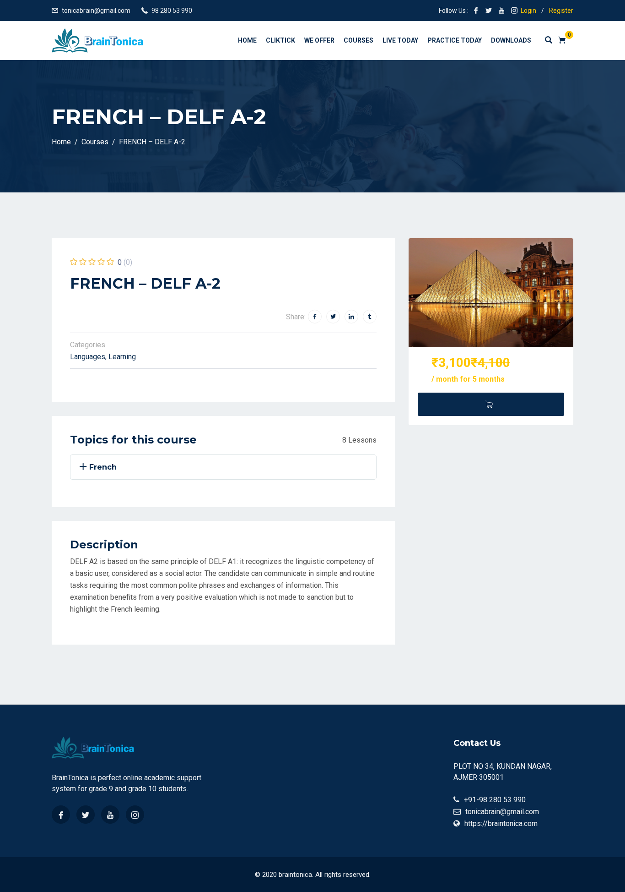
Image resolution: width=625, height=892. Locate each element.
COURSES (358, 40)
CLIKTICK (280, 40)
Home (247, 40)
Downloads (511, 40)
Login (528, 10)
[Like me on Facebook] (476, 10)
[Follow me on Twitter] (488, 10)
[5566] (491, 404)
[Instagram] (135, 814)
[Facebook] (61, 814)
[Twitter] (85, 814)
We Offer (319, 40)
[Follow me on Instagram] (514, 10)
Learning (122, 356)
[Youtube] (110, 814)
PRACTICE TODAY (454, 40)
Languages (87, 356)
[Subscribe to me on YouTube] (501, 10)
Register (561, 10)
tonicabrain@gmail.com (96, 10)
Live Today (400, 40)
